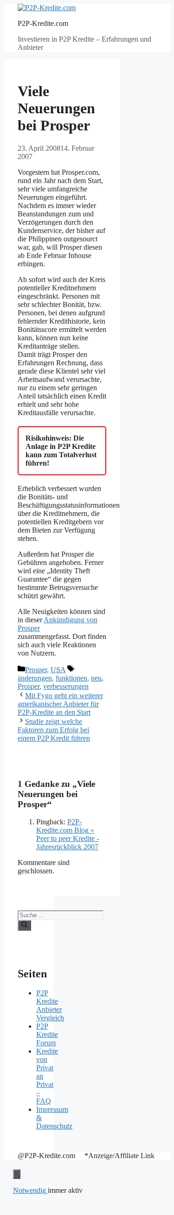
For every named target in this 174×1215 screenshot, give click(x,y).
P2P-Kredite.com (43, 23)
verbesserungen (66, 686)
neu (96, 678)
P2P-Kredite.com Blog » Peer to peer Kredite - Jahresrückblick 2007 (67, 834)
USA (58, 670)
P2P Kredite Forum (47, 1034)
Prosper (36, 670)
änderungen (35, 678)
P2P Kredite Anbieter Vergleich (50, 1005)
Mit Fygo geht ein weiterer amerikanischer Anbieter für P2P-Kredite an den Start (60, 704)
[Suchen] (24, 925)
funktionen (71, 678)
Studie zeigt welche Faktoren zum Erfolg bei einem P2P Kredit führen (54, 730)
